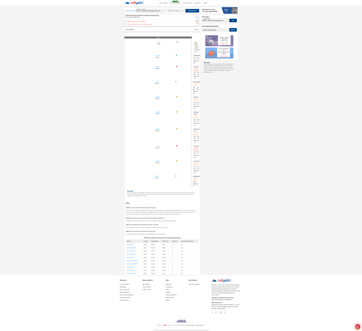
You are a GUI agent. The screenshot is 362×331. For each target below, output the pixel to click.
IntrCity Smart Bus (194, 284)
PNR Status (123, 287)
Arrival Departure (125, 297)
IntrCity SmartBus (175, 3)
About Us (168, 284)
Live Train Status (124, 284)
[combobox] (148, 11)
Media (167, 300)
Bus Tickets (146, 284)
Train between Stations (126, 295)
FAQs (167, 289)
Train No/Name (207, 18)
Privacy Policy (200, 325)
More (205, 3)
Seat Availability (124, 292)
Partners (168, 292)
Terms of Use (190, 325)
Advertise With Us (171, 295)
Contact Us (169, 287)
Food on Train (147, 289)
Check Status (192, 10)
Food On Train (187, 3)
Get (233, 20)
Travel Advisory (124, 300)
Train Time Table (124, 289)
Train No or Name (141, 9)
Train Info (197, 3)
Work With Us (170, 297)
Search (233, 29)
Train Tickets (163, 3)
